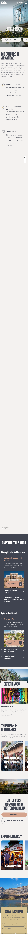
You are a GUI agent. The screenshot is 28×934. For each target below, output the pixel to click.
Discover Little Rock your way (15, 821)
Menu (21, 3)
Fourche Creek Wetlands (9, 657)
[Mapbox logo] (5, 528)
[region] (14, 342)
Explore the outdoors (12, 40)
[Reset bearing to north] (25, 162)
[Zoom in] (25, 157)
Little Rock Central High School (13, 559)
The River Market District (10, 591)
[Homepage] (4, 3)
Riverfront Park (9, 619)
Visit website (13, 814)
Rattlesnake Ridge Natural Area (11, 650)
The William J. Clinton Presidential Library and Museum (13, 599)
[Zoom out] (25, 160)
